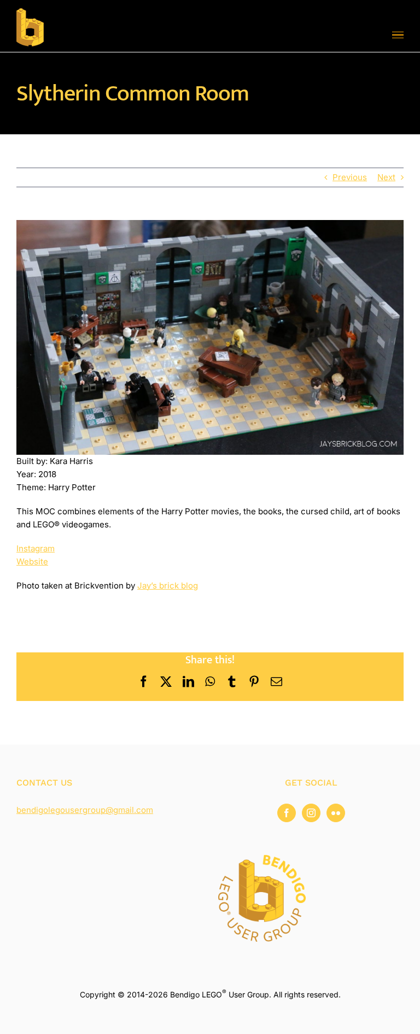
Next (386, 177)
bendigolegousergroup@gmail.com (84, 810)
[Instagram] (311, 813)
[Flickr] (335, 813)
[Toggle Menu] (398, 35)
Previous (349, 177)
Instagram (35, 548)
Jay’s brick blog (167, 585)
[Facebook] (286, 813)
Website (32, 561)
